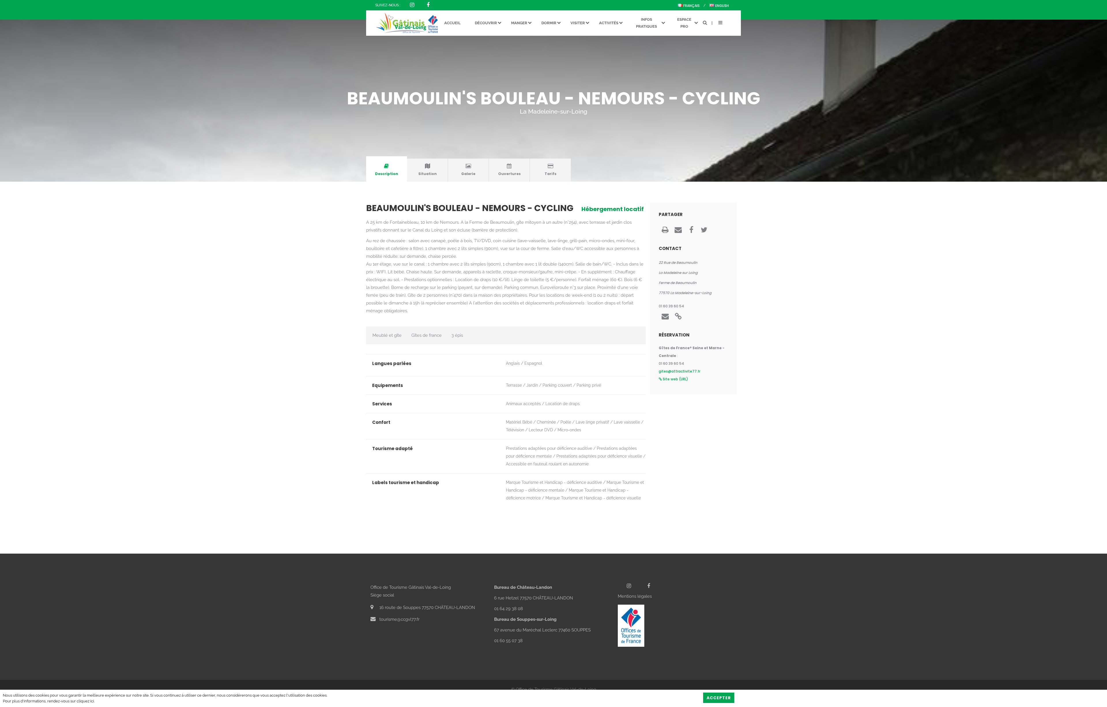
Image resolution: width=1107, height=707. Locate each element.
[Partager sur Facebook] (691, 231)
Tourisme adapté (392, 448)
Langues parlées (391, 363)
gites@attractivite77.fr (679, 371)
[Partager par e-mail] (678, 231)
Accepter (719, 698)
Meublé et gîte (387, 335)
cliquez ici (85, 701)
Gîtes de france (426, 335)
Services (382, 404)
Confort (381, 422)
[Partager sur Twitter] (704, 231)
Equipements (387, 385)
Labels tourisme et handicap (405, 483)
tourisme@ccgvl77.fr (398, 619)
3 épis (457, 335)
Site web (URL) (675, 379)
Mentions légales (635, 596)
